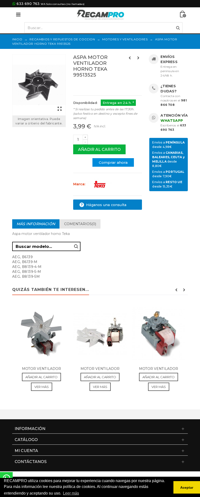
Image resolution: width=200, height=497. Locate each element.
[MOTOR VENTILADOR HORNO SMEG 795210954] (158, 333)
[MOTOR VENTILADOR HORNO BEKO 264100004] (41, 333)
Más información (36, 223)
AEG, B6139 (22, 257)
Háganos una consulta (105, 205)
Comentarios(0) (80, 224)
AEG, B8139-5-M (26, 271)
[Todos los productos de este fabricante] (99, 184)
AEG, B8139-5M (26, 276)
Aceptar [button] (186, 487)
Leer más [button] (71, 493)
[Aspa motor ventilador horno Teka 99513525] (39, 85)
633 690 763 (28, 3)
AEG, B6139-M (25, 262)
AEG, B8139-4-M (27, 267)
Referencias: (84, 85)
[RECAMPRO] (100, 14)
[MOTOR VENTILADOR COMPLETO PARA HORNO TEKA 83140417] (100, 333)
